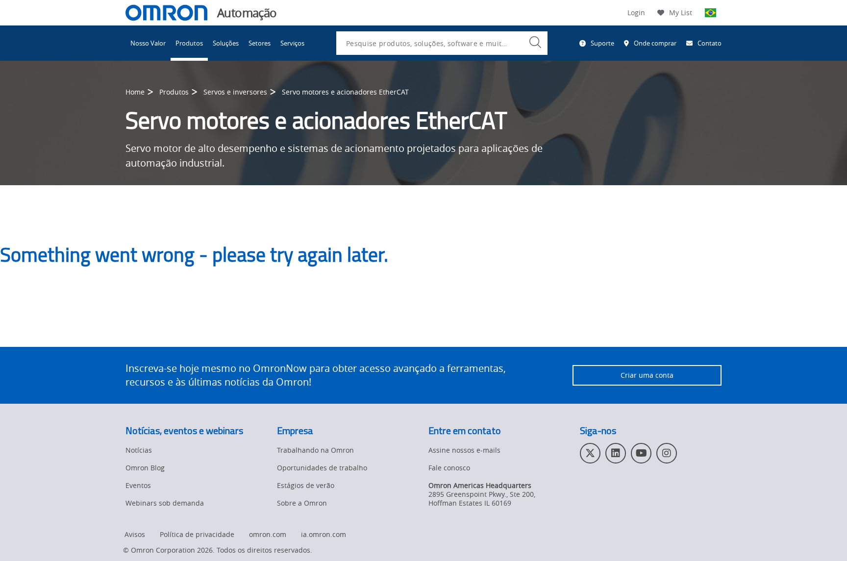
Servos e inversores (235, 92)
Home (135, 92)
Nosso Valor (148, 43)
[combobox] (442, 43)
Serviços (292, 43)
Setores (260, 43)
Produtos (189, 43)
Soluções (226, 43)
